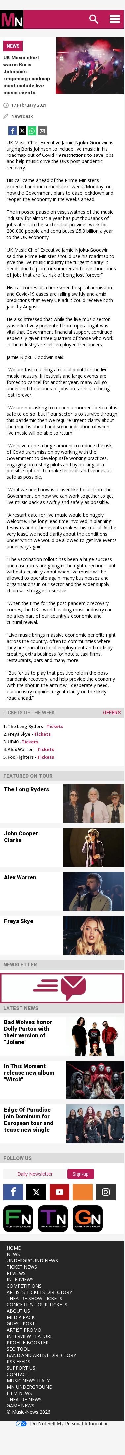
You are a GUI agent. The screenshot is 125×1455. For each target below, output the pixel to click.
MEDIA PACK (21, 1317)
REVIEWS (16, 1273)
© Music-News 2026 (28, 1412)
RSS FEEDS (18, 1361)
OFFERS (112, 713)
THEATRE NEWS (24, 1399)
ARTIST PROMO (24, 1330)
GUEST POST (21, 1323)
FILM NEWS (19, 1393)
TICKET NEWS (22, 1267)
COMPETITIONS (24, 1286)
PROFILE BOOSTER (28, 1342)
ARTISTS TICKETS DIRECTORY (39, 1292)
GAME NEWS (20, 1406)
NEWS (13, 1254)
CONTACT (18, 1374)
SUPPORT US (21, 1368)
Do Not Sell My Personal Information (69, 1423)
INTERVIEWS (20, 1279)
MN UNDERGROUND (30, 1387)
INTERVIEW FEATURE (30, 1336)
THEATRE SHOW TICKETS (34, 1298)
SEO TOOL (18, 1349)
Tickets (55, 726)
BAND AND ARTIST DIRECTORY (41, 1355)
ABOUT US (18, 1311)
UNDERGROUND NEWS (32, 1260)
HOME (14, 1248)
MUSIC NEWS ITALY (28, 1380)
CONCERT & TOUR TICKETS (37, 1304)
